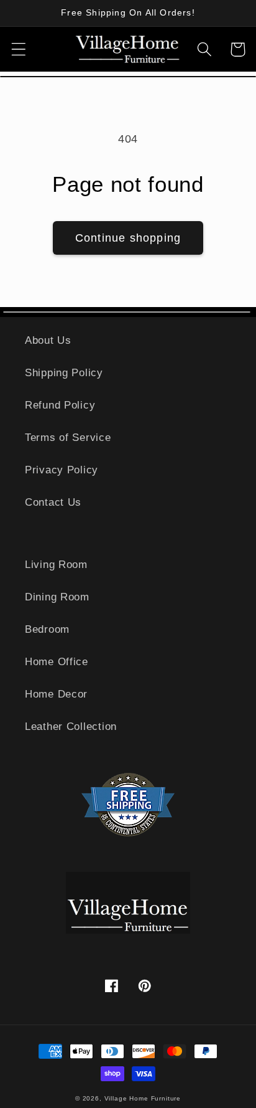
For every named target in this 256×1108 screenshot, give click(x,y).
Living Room (56, 565)
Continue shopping (128, 238)
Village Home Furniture (142, 1098)
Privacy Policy (61, 470)
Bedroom (47, 629)
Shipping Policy (64, 373)
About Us (48, 340)
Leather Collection (71, 726)
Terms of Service (68, 437)
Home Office (56, 662)
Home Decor (56, 694)
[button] (18, 49)
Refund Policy (60, 405)
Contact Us (53, 502)
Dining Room (57, 597)
